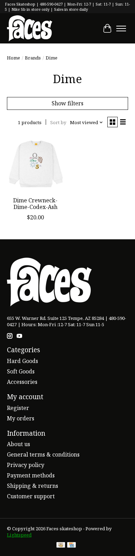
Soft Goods (21, 371)
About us (18, 444)
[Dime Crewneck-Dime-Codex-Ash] (35, 164)
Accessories (22, 382)
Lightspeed (19, 535)
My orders (20, 418)
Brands (33, 58)
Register (18, 408)
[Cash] (60, 545)
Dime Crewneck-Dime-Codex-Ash (35, 203)
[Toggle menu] (121, 28)
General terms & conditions (43, 454)
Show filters (67, 103)
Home (13, 58)
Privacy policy (25, 465)
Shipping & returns (32, 486)
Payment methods (31, 475)
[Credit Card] (71, 545)
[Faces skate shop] (29, 28)
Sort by (58, 122)
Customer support (31, 496)
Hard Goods (22, 361)
